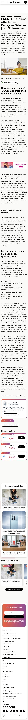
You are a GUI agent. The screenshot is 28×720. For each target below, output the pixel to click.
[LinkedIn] (7, 710)
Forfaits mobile (8, 421)
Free (3, 660)
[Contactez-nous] (25, 2)
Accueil (3, 16)
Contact (4, 701)
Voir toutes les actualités (14, 589)
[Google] (3, 710)
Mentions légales (7, 691)
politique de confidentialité (12, 622)
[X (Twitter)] (21, 710)
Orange (4, 666)
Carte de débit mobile (8, 654)
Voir (21, 437)
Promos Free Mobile (8, 641)
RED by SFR (5, 676)
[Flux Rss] (24, 710)
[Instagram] (17, 710)
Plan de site (5, 704)
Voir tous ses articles (11, 415)
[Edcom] (14, 2)
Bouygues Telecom (8, 663)
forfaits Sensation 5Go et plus (12, 261)
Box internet (5, 646)
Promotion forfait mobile (10, 425)
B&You (4, 679)
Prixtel (4, 674)
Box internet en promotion (10, 636)
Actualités (9, 16)
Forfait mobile (17, 16)
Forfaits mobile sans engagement (12, 638)
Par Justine (4, 78)
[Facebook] (10, 710)
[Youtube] (14, 710)
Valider (14, 617)
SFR (3, 668)
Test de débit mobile (8, 652)
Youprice (5, 684)
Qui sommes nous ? (8, 699)
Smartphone (6, 649)
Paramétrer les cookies (9, 696)
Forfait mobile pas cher (9, 633)
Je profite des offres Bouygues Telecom (13, 396)
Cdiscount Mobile (7, 671)
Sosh (3, 682)
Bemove (4, 716)
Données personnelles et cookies (12, 693)
